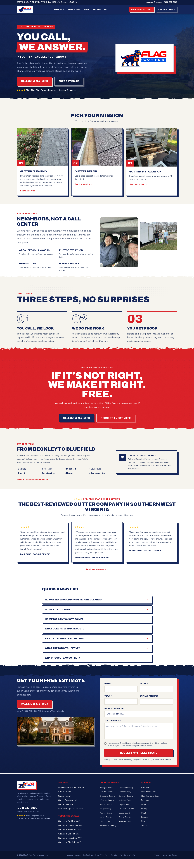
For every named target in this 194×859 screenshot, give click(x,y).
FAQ (106, 9)
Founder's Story (148, 791)
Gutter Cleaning (65, 804)
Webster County (126, 821)
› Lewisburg (95, 468)
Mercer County (125, 792)
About (87, 9)
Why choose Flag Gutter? (62, 658)
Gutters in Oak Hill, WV (68, 833)
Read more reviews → (97, 569)
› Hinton (69, 473)
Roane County (125, 817)
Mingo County (105, 808)
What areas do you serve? (62, 648)
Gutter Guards (64, 791)
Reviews (97, 9)
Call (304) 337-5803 (141, 9)
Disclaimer (173, 855)
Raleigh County (106, 787)
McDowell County (126, 808)
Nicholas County (126, 800)
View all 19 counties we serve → (34, 479)
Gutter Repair (64, 796)
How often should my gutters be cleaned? (73, 599)
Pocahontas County (108, 825)
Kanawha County (126, 787)
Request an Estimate (116, 418)
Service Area (74, 9)
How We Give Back (150, 796)
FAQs (143, 813)
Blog (143, 821)
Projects (145, 804)
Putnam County (106, 813)
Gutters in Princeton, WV (69, 829)
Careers (144, 817)
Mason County (106, 817)
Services (58, 9)
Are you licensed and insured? (65, 638)
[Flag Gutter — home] (25, 9)
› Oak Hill (21, 473)
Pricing (144, 808)
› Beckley (21, 468)
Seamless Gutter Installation (71, 787)
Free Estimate (166, 9)
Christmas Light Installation (70, 808)
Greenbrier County (107, 796)
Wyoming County (107, 800)
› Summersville (97, 473)
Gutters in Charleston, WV (70, 825)
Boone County (106, 804)
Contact (144, 825)
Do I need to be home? (59, 609)
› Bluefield (70, 468)
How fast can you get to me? (64, 619)
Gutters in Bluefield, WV (69, 842)
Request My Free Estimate (138, 753)
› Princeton (46, 468)
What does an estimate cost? (64, 628)
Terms (164, 855)
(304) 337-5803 (170, 2)
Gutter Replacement (67, 800)
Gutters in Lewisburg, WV (70, 838)
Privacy (157, 855)
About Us (145, 787)
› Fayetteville (48, 473)
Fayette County (106, 792)
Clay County (105, 821)
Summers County (126, 796)
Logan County (124, 804)
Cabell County (125, 813)
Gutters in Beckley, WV (68, 821)
